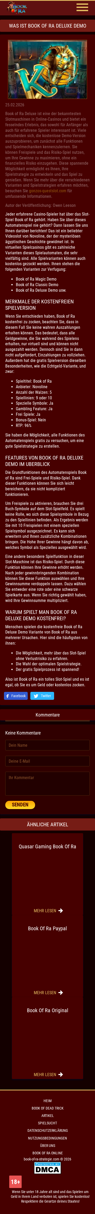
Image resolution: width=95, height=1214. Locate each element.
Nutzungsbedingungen (47, 1138)
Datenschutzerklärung (47, 1130)
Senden (20, 805)
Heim (48, 1101)
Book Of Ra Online (47, 1153)
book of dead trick (48, 1108)
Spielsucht (47, 1123)
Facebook (18, 696)
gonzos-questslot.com (47, 190)
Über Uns (47, 1145)
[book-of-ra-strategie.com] (21, 8)
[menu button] (82, 8)
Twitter (45, 696)
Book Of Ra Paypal (47, 928)
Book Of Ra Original (47, 1010)
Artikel (47, 1115)
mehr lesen (45, 910)
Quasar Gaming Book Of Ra (47, 846)
